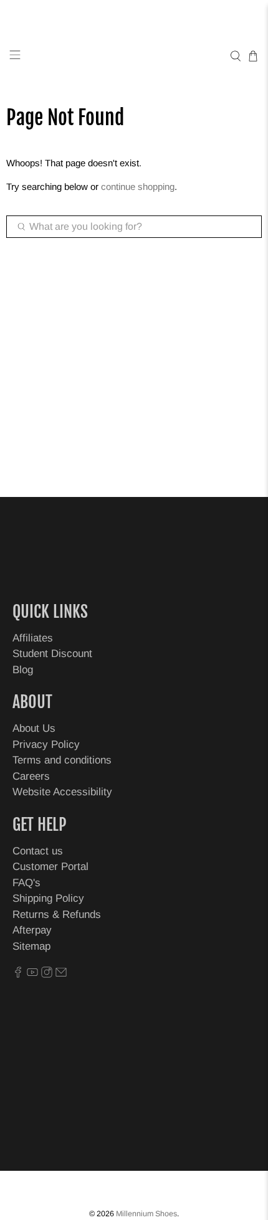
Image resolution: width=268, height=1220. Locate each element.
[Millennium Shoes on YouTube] (32, 974)
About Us (33, 728)
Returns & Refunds (56, 914)
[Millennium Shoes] (134, 56)
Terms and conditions (62, 760)
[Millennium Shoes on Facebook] (18, 974)
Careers (31, 776)
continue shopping (138, 186)
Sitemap (31, 946)
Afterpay (32, 930)
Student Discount (52, 654)
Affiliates (32, 638)
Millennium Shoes (146, 1213)
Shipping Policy (48, 898)
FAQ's (26, 883)
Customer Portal (50, 866)
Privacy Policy (46, 744)
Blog (22, 670)
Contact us (37, 851)
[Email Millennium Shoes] (61, 974)
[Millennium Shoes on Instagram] (46, 974)
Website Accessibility (62, 792)
